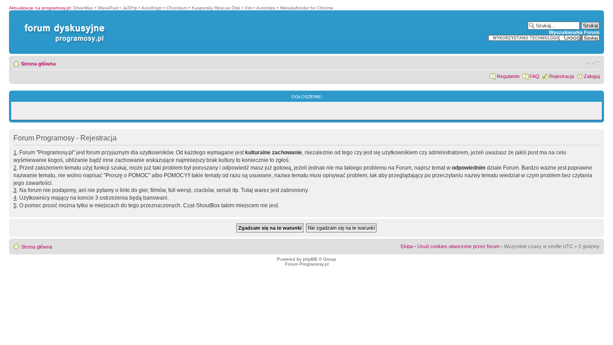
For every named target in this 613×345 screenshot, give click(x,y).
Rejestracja (561, 76)
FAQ (534, 76)
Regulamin (508, 76)
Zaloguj (592, 76)
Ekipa (407, 246)
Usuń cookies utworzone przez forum (458, 246)
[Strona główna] (62, 24)
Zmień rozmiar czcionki (593, 62)
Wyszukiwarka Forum (574, 32)
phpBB (310, 259)
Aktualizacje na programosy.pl (39, 7)
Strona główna (38, 63)
